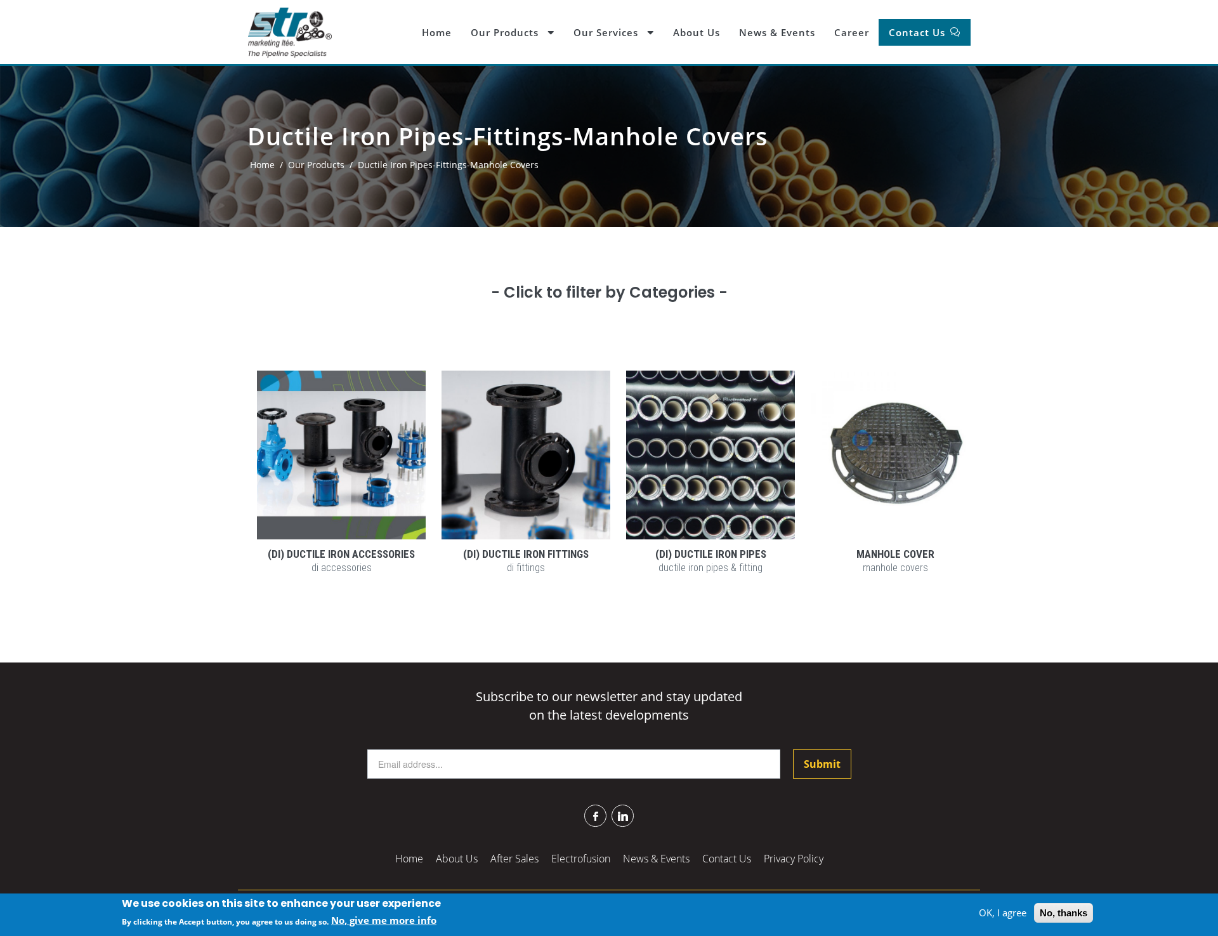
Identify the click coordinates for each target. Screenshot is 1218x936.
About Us (696, 32)
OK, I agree (1002, 912)
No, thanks (1063, 912)
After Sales (514, 859)
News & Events (777, 32)
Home (437, 32)
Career (851, 32)
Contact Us (918, 32)
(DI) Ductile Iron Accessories (341, 554)
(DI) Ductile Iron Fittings (526, 554)
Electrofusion (580, 859)
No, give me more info (383, 920)
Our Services (607, 32)
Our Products (506, 32)
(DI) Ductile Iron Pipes (710, 554)
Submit (822, 764)
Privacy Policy (793, 859)
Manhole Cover (895, 554)
